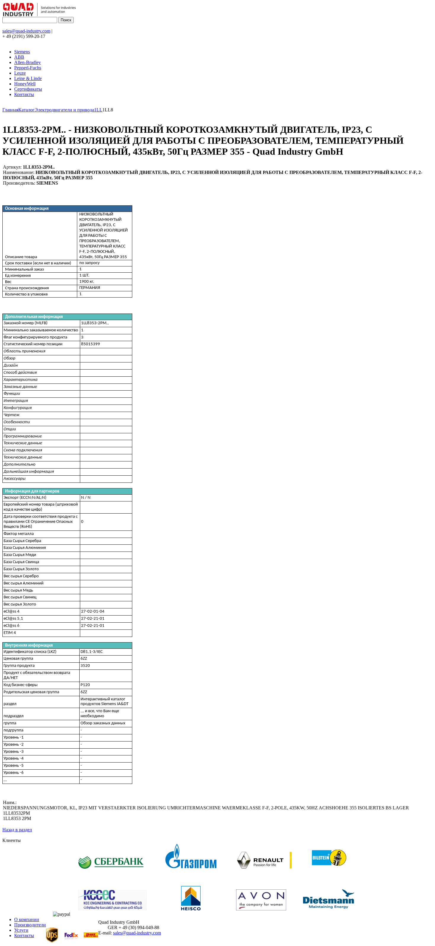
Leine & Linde (28, 78)
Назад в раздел (17, 829)
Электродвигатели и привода (64, 109)
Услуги (21, 930)
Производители (30, 924)
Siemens (22, 51)
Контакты (24, 94)
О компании (26, 919)
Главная (10, 109)
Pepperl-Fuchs (27, 67)
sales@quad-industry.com (26, 30)
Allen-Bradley (27, 62)
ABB (19, 57)
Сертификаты (28, 89)
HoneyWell (25, 83)
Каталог (26, 109)
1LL (98, 109)
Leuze (20, 73)
